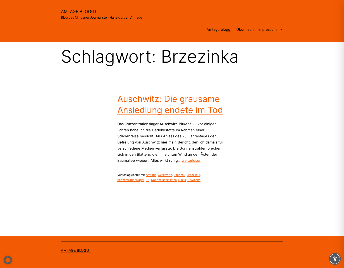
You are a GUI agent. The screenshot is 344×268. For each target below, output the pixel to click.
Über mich (245, 29)
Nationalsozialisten (164, 180)
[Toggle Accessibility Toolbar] (334, 258)
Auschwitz (165, 175)
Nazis (182, 180)
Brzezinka (193, 175)
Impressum (267, 29)
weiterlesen (191, 160)
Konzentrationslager (130, 180)
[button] (8, 260)
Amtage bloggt (79, 11)
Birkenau (179, 175)
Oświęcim (193, 180)
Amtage (151, 175)
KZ (147, 180)
